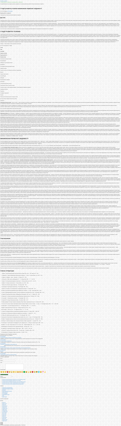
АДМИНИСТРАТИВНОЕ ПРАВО (7, 388)
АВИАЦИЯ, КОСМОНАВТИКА (7, 387)
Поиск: (1, 376)
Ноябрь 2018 (4, 409)
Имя (1, 358)
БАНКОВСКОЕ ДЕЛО (6, 394)
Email (1, 360)
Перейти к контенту (3, 0)
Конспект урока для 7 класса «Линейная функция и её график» (13, 382)
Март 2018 (4, 418)
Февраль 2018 (4, 419)
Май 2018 (4, 416)
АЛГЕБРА (4, 390)
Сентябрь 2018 (4, 411)
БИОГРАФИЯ (4, 396)
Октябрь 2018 (4, 410)
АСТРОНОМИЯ (10, 11)
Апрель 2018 (4, 417)
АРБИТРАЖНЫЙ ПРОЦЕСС (7, 391)
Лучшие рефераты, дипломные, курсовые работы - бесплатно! (11, 2)
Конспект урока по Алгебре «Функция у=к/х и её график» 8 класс (13, 379)
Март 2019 (4, 404)
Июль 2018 (4, 413)
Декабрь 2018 (4, 408)
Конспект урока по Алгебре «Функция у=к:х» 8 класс (11, 380)
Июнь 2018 (4, 415)
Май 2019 (4, 402)
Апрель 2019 (4, 403)
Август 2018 (4, 412)
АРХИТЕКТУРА (5, 392)
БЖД (3, 395)
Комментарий (2, 369)
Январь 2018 (4, 420)
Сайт (1, 362)
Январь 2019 (4, 407)
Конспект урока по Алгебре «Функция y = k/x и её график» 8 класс (14, 381)
